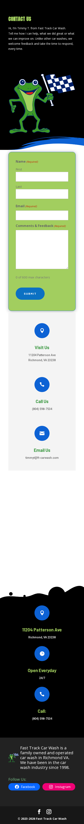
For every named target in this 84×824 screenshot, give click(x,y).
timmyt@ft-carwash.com (42, 457)
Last (19, 186)
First (19, 169)
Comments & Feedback (41, 225)
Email (26, 206)
